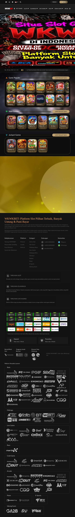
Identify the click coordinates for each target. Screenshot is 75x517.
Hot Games (19, 8)
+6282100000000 (49, 242)
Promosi (22, 242)
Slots (26, 8)
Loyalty (22, 244)
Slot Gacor (32, 244)
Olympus (31, 255)
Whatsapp (64, 245)
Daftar (63, 2)
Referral (22, 247)
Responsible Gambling (11, 244)
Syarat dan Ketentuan (11, 250)
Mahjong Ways (33, 247)
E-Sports (31, 264)
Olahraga (33, 8)
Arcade (67, 8)
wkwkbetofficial (48, 248)
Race (50, 8)
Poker (31, 261)
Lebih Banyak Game (61, 78)
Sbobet (31, 258)
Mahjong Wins (33, 253)
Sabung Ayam (33, 266)
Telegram (63, 242)
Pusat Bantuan (9, 247)
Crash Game (58, 8)
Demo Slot (32, 242)
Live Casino (42, 8)
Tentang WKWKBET (10, 242)
